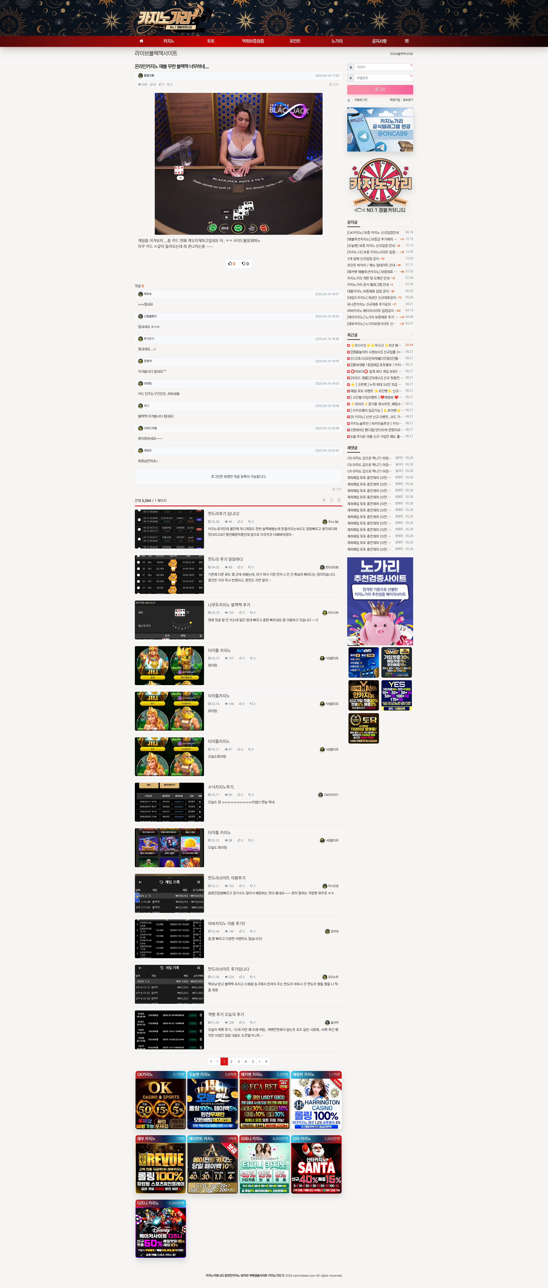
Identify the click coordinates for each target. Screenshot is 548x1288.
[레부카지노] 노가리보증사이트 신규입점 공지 (373, 324)
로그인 (380, 89)
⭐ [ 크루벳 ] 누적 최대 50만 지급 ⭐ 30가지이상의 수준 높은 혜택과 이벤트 (377, 385)
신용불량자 (150, 316)
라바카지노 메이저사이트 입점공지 (370, 311)
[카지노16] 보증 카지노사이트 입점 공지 (373, 252)
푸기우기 (149, 339)
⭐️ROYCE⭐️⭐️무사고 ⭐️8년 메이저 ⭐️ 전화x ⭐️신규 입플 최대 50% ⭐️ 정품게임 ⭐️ (377, 345)
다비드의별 (150, 428)
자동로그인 (360, 100)
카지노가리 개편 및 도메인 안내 (368, 278)
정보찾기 (408, 100)
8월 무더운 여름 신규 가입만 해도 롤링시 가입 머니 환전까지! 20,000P (377, 437)
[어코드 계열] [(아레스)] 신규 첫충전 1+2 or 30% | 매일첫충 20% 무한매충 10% (377, 378)
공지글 (352, 222)
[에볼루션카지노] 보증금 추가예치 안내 (373, 239)
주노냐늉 (333, 522)
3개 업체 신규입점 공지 (363, 259)
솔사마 (334, 1022)
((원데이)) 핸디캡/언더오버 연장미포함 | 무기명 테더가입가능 (377, 430)
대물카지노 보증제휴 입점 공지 (368, 291)
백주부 (148, 294)
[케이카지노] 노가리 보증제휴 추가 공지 (373, 317)
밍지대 (334, 931)
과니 (146, 406)
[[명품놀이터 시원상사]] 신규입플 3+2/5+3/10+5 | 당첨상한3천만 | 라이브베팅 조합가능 (377, 352)
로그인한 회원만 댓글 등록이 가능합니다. (238, 477)
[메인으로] (141, 41)
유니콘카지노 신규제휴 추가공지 (369, 304)
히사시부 (333, 612)
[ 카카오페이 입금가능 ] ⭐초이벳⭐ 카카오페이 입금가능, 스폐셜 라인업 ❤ (377, 410)
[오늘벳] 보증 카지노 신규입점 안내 (371, 246)
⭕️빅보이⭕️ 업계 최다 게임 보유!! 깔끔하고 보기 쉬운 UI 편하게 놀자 (377, 371)
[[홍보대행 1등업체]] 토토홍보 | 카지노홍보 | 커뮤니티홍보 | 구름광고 (377, 365)
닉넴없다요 (332, 658)
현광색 (148, 361)
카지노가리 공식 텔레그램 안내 (368, 285)
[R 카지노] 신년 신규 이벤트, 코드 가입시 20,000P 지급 (377, 417)
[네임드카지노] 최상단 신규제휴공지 (371, 298)
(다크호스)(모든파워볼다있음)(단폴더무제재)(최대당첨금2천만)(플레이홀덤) (377, 358)
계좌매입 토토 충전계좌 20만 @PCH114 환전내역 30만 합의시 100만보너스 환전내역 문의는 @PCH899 (370, 478)
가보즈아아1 (331, 795)
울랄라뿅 (149, 75)
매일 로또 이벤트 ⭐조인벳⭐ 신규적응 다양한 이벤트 (377, 391)
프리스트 (333, 977)
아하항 (148, 383)
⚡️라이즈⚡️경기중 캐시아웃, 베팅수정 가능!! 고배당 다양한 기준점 (377, 404)
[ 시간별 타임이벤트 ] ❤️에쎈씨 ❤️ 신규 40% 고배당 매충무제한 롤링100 (377, 397)
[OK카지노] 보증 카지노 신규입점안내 (373, 233)
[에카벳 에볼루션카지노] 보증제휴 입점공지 (373, 272)
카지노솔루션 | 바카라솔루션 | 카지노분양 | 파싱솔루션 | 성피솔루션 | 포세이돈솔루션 (377, 423)
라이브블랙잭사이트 (401, 54)
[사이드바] (406, 41)
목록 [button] (335, 84)
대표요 (148, 450)
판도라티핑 (332, 567)
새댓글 (352, 448)
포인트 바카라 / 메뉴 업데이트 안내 (371, 265)
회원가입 (395, 100)
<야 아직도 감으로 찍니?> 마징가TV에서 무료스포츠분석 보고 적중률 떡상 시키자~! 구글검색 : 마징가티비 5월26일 (370, 458)
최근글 (352, 335)
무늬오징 (333, 886)
